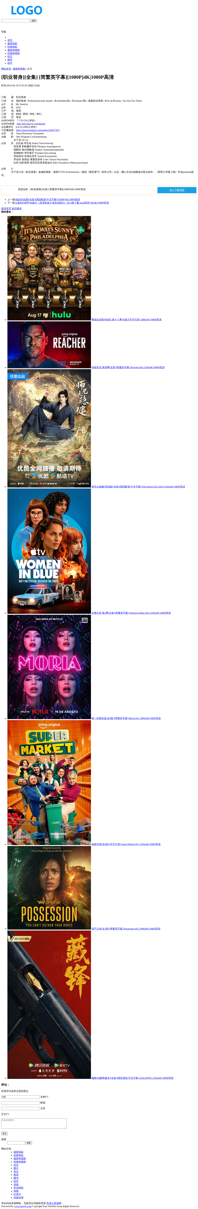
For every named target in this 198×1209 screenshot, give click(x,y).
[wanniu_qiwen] (25, 17)
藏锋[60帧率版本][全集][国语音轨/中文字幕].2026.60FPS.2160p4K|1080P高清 (132, 1078)
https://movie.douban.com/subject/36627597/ (38, 130)
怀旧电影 (19, 1187)
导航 (3, 31)
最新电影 (12, 43)
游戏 (16, 1184)
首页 (9, 40)
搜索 (34, 20)
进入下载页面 (177, 190)
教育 (9, 59)
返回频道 (17, 208)
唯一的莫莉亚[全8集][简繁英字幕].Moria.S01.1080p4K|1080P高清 (126, 718)
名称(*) (44, 1096)
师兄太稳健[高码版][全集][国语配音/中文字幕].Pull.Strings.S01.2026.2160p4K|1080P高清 (138, 486)
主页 (42, 1108)
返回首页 (6, 208)
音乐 (16, 1171)
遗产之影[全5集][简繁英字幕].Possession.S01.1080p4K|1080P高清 (126, 928)
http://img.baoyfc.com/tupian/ (31, 123)
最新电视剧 (13, 50)
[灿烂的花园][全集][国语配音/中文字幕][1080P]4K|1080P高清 (47, 199)
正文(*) (5, 1114)
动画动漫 (19, 1197)
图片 (16, 1168)
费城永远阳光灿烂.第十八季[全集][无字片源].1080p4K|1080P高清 (126, 319)
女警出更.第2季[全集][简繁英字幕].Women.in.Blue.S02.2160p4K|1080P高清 (131, 613)
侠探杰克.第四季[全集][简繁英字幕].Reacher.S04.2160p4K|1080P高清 (128, 367)
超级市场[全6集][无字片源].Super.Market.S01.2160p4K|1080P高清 (126, 844)
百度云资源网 (53, 1203)
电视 (16, 1191)
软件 (9, 63)
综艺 (9, 56)
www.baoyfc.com (23, 1206)
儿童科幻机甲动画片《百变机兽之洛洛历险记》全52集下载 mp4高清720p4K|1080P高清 (62, 202)
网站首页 (6, 68)
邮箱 (42, 1102)
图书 (16, 1178)
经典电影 (12, 46)
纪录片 (17, 1194)
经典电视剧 (13, 53)
